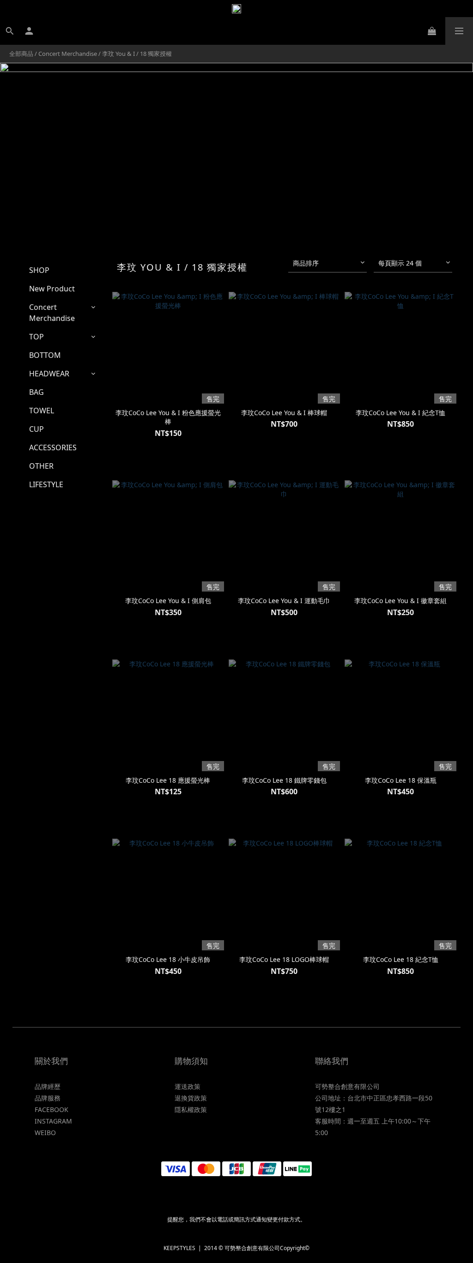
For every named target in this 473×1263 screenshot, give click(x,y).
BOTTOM (45, 355)
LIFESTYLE (46, 484)
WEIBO (45, 1132)
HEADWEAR (49, 374)
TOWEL (41, 410)
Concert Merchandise (67, 53)
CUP (36, 429)
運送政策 (187, 1086)
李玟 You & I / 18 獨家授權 (137, 53)
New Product (52, 289)
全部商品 (21, 53)
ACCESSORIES (53, 447)
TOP (36, 337)
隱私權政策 (191, 1109)
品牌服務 (48, 1098)
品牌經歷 (48, 1086)
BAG (36, 392)
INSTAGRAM (53, 1121)
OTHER (41, 466)
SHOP (39, 270)
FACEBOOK (51, 1109)
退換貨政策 (191, 1098)
